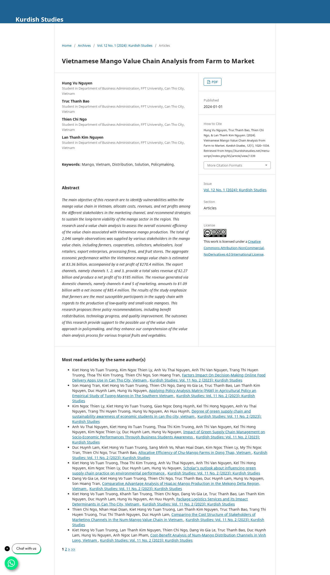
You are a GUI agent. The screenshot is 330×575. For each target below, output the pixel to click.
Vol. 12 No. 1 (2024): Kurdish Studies (124, 45)
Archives (84, 45)
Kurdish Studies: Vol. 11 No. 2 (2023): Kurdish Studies (196, 380)
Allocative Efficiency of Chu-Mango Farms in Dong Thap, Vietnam (195, 452)
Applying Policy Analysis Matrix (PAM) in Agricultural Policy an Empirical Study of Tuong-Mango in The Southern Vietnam (164, 393)
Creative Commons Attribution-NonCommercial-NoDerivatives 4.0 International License (234, 248)
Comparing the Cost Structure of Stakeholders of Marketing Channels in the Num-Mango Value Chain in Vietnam (163, 517)
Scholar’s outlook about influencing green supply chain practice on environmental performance (164, 471)
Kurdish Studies (39, 19)
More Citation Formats (224, 165)
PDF (214, 82)
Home (66, 45)
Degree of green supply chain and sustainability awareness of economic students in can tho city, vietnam (161, 414)
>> (73, 549)
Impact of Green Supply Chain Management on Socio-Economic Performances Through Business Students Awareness (168, 434)
